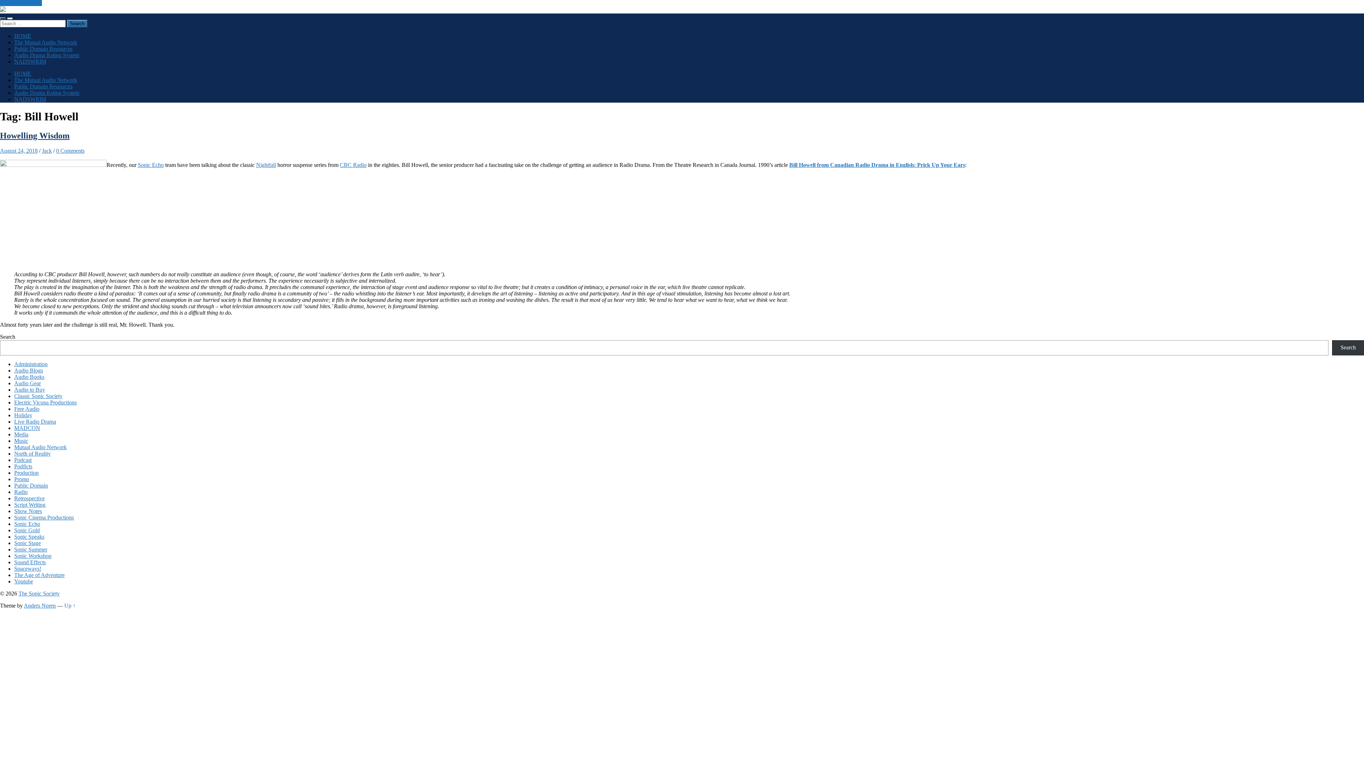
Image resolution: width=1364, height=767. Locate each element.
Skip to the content (21, 3)
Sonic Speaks (29, 537)
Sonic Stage (27, 543)
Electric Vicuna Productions (45, 402)
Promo (21, 479)
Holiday (23, 415)
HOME (22, 36)
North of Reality (32, 454)
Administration (31, 364)
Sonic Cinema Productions (44, 518)
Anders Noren (40, 606)
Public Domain (31, 486)
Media (21, 434)
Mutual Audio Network (40, 447)
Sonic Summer (30, 549)
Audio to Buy (29, 390)
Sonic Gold (27, 530)
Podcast (23, 460)
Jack (47, 151)
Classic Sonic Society (38, 396)
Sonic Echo (151, 165)
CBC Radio (353, 165)
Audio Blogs (28, 371)
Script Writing (29, 505)
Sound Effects (30, 562)
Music (21, 441)
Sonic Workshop (33, 556)
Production (26, 473)
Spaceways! (27, 569)
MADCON (27, 428)
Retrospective (29, 498)
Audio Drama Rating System (46, 55)
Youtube (23, 581)
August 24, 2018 (19, 151)
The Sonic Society (39, 594)
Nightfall (266, 165)
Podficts (23, 466)
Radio (21, 492)
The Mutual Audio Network (45, 42)
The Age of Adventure (39, 575)
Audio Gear (27, 383)
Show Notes (28, 511)
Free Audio (26, 409)
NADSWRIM (30, 62)
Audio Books (29, 377)
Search (7, 337)
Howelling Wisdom (35, 135)
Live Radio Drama (35, 422)
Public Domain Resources (43, 49)
